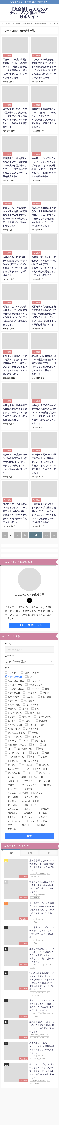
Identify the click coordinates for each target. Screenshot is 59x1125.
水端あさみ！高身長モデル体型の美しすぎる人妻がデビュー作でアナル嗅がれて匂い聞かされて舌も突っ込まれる (15, 412)
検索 (29, 836)
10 (25, 535)
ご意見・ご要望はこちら (29, 625)
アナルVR (16, 23)
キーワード (10, 644)
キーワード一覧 (41, 23)
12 (46, 535)
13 (54, 535)
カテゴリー (10, 656)
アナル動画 (5, 23)
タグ (7, 668)
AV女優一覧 (27, 23)
